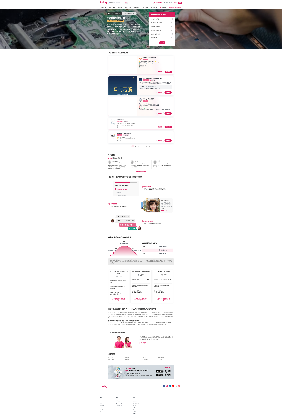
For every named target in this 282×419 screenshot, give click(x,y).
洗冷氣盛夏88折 (171, 7)
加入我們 (101, 407)
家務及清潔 (112, 7)
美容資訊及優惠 (136, 403)
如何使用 (118, 401)
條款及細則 (102, 405)
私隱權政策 (102, 409)
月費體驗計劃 (119, 405)
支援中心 (101, 403)
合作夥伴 (135, 409)
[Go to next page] (152, 146)
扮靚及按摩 (103, 7)
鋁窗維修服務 (178, 7)
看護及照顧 (145, 7)
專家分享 (135, 407)
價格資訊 (135, 401)
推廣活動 (135, 411)
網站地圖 (135, 413)
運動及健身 (136, 7)
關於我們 (101, 401)
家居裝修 (120, 7)
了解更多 (143, 343)
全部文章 (135, 405)
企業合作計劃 (119, 403)
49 (149, 146)
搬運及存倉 (128, 7)
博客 (100, 411)
